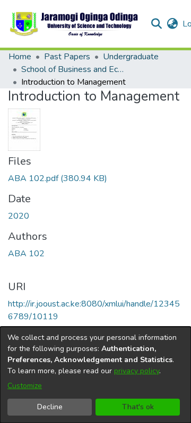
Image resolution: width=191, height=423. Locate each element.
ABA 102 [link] (26, 253)
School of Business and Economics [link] (74, 69)
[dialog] (95, 375)
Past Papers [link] (67, 56)
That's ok (138, 407)
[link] (57, 178)
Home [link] (19, 56)
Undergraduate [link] (131, 56)
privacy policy (136, 371)
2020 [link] (18, 216)
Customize (24, 386)
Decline (50, 407)
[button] (74, 24)
